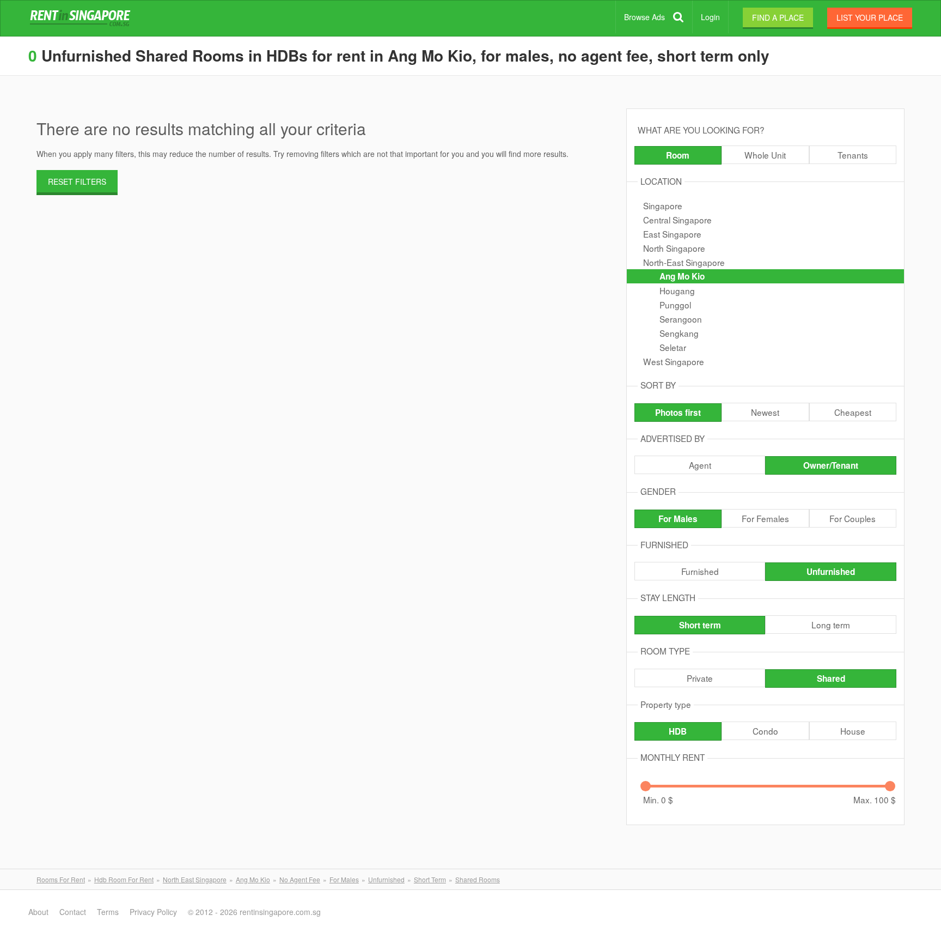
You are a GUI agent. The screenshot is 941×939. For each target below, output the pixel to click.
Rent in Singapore (82, 18)
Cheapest (852, 412)
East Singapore (672, 234)
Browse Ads (644, 16)
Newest (765, 412)
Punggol (675, 305)
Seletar (672, 347)
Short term (700, 625)
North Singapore (674, 248)
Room (677, 155)
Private (700, 678)
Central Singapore (677, 220)
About (38, 911)
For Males (678, 519)
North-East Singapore (684, 262)
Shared (831, 678)
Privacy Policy (153, 911)
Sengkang (679, 333)
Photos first (678, 413)
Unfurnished (830, 572)
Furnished (700, 571)
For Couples (852, 518)
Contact (72, 911)
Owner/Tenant (830, 465)
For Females (765, 518)
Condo (765, 731)
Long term (830, 625)
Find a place (778, 17)
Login (710, 16)
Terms (108, 911)
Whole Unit (765, 155)
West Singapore (673, 361)
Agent (700, 465)
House (852, 731)
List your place (869, 17)
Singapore (662, 205)
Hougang (677, 290)
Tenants (853, 155)
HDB (678, 731)
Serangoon (680, 319)
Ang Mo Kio (682, 276)
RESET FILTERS (77, 181)
